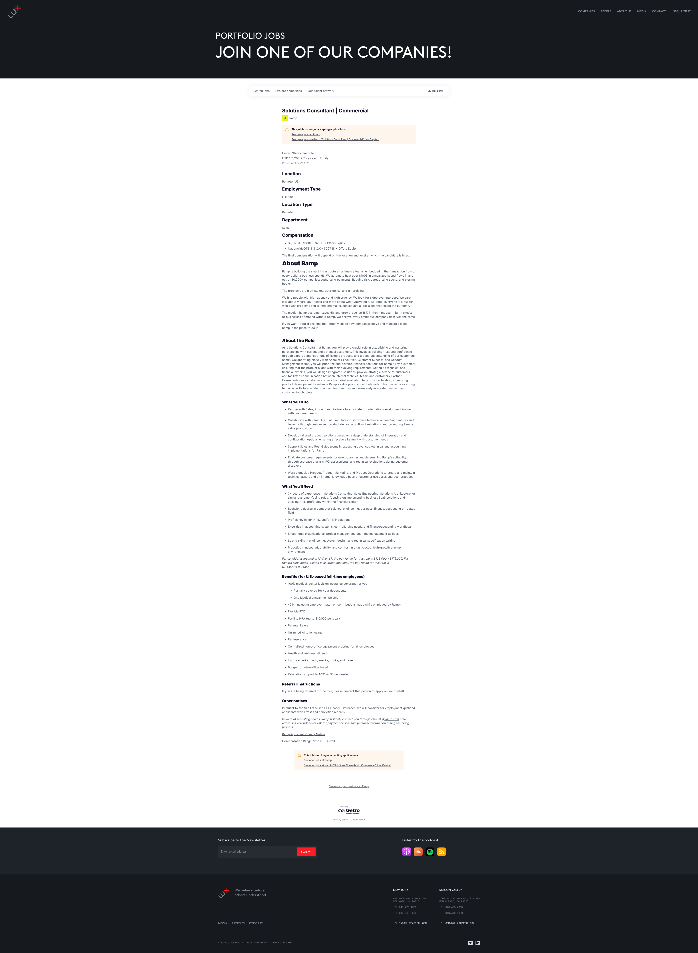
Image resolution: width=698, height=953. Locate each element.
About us (624, 11)
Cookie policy (358, 819)
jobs (261, 91)
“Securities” (681, 11)
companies (288, 91)
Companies (586, 11)
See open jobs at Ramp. (306, 134)
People (606, 11)
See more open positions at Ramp (349, 786)
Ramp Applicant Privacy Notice (303, 734)
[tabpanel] (349, 502)
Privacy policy (340, 819)
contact (659, 11)
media (641, 11)
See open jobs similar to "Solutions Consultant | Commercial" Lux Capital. (335, 139)
